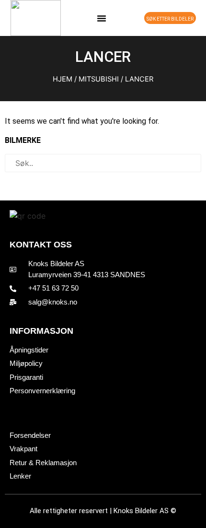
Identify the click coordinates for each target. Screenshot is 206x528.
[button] (101, 18)
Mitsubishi (99, 79)
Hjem (62, 79)
